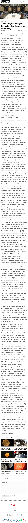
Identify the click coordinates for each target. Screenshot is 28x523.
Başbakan (11, 433)
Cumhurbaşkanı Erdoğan (7, 437)
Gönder (5, 496)
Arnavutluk (4, 433)
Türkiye (20, 437)
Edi (15, 437)
